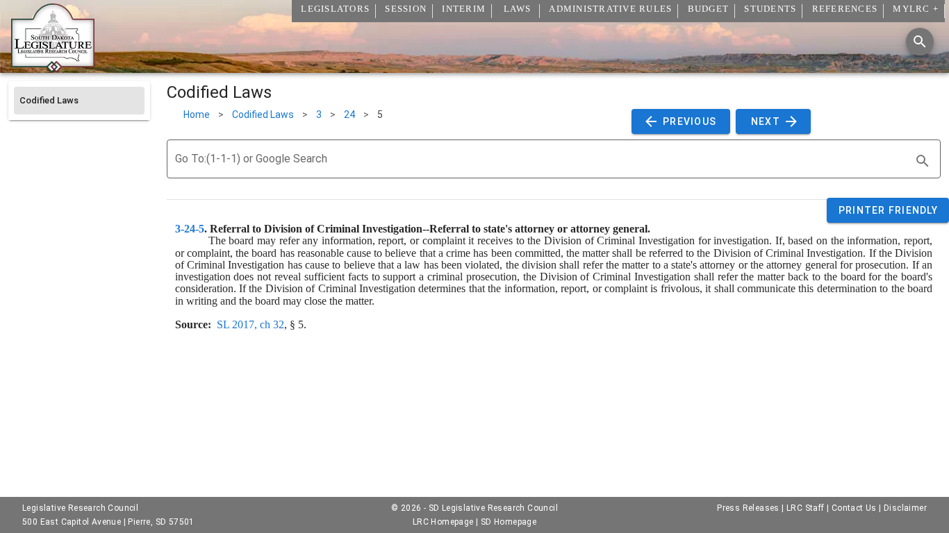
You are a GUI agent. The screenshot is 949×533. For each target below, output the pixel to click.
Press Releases (748, 508)
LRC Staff (805, 508)
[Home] (52, 67)
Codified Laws (263, 114)
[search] (922, 161)
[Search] (920, 42)
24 (349, 114)
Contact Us (854, 508)
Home (196, 114)
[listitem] (79, 101)
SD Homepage (508, 522)
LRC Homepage (443, 522)
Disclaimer (905, 508)
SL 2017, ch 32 (250, 324)
